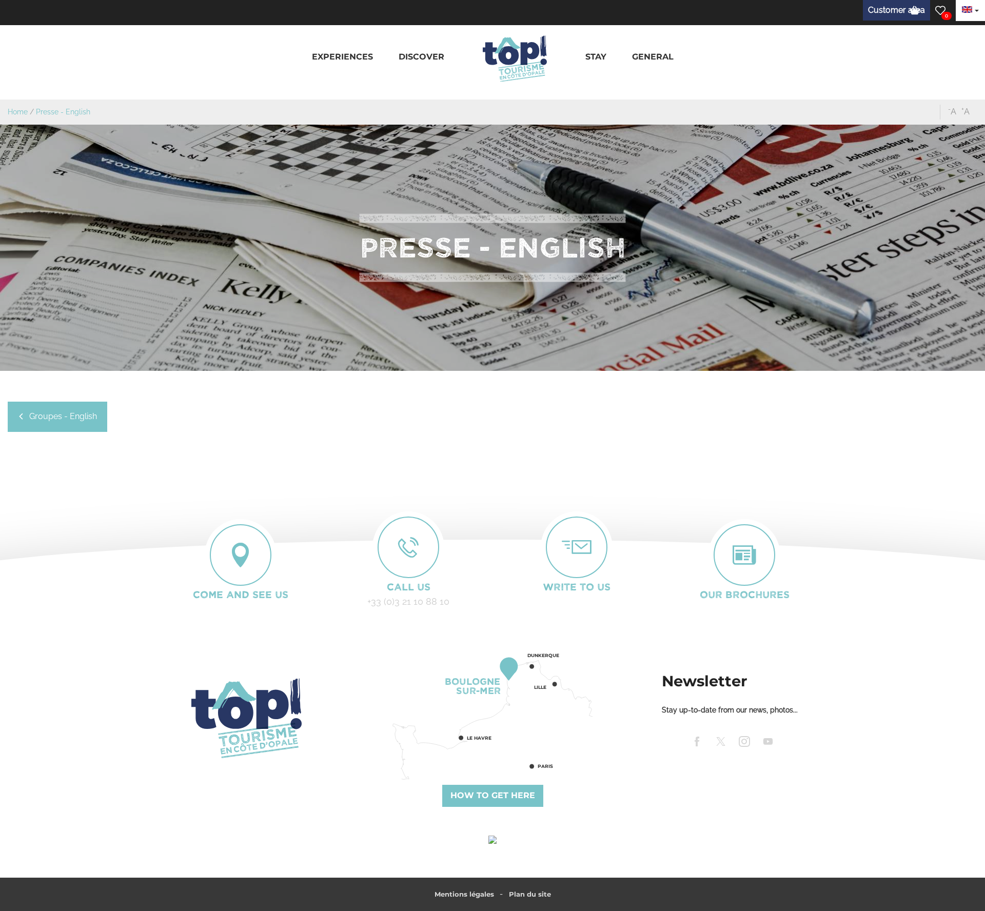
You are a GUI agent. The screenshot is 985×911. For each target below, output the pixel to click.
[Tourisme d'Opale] (246, 718)
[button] (342, 57)
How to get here (492, 795)
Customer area (896, 10)
